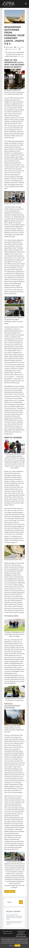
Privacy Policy (7, 933)
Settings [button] (11, 945)
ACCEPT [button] (17, 945)
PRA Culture (20, 47)
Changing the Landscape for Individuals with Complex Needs (14, 923)
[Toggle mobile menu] (26, 4)
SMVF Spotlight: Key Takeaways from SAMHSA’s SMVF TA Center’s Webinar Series (14, 917)
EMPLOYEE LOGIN (7, 931)
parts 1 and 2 (20, 56)
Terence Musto (12, 49)
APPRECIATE (10, 891)
